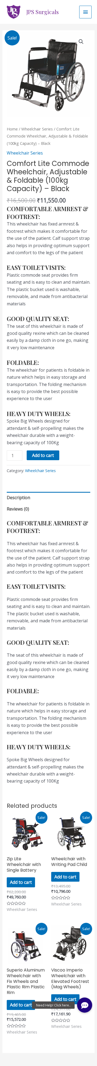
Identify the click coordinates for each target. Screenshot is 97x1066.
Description (18, 498)
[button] (84, 1005)
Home (12, 129)
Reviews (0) (18, 509)
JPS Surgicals (42, 11)
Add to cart (43, 455)
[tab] (49, 497)
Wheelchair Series (37, 129)
